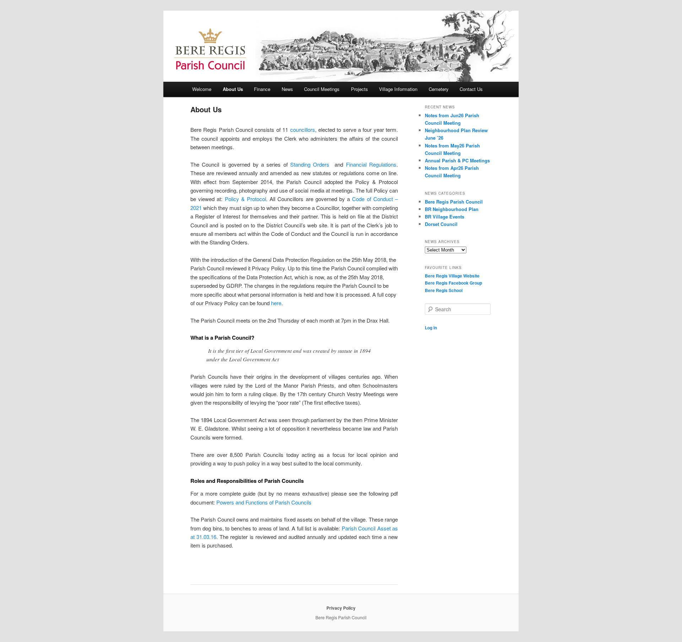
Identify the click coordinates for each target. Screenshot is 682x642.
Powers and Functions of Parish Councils (264, 502)
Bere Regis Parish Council (454, 201)
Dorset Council (441, 224)
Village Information (398, 89)
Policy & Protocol (245, 199)
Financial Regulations (371, 164)
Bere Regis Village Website (452, 276)
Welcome (201, 89)
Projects (359, 89)
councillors (302, 129)
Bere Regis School (443, 290)
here (276, 303)
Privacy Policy (341, 608)
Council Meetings (322, 89)
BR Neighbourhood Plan (451, 209)
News (287, 89)
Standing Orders (309, 164)
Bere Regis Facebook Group (453, 283)
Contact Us (471, 89)
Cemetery (439, 89)
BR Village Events (444, 216)
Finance (262, 89)
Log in (431, 327)
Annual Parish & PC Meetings (457, 160)
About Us (233, 89)
